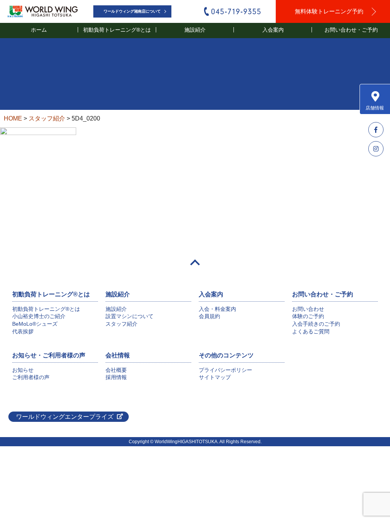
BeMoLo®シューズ (35, 324)
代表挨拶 (23, 331)
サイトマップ (215, 377)
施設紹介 (116, 309)
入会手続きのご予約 (316, 324)
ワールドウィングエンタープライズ (64, 416)
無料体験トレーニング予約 (329, 11)
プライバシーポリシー (225, 370)
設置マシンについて (129, 316)
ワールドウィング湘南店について (132, 11)
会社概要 (116, 370)
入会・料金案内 (217, 309)
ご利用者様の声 (31, 377)
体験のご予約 (308, 316)
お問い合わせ (308, 309)
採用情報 (116, 377)
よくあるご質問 (310, 331)
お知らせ (23, 370)
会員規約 (209, 316)
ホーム (39, 29)
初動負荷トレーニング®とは (46, 309)
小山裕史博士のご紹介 (39, 316)
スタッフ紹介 (121, 324)
